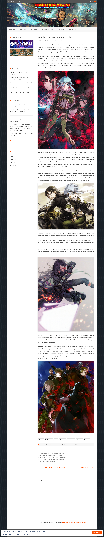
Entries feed (13, 159)
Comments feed (14, 162)
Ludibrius (12, 104)
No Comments (58, 40)
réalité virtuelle (78, 445)
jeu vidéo (68, 445)
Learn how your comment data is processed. (74, 522)
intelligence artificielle (60, 445)
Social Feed (14, 60)
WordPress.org (14, 165)
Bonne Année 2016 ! (86, 467)
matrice (72, 445)
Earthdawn (23, 29)
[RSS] (92, 1)
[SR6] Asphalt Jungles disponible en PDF (20, 88)
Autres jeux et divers (47, 29)
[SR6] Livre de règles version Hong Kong (20, 82)
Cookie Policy (32, 534)
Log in (11, 156)
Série (47, 445)
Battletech (34, 29)
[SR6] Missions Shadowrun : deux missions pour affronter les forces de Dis (21, 128)
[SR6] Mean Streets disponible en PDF (19, 93)
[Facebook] (89, 1)
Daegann (12, 133)
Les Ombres (61, 29)
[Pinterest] (90, 1)
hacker (52, 445)
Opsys (40, 40)
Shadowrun (12, 29)
